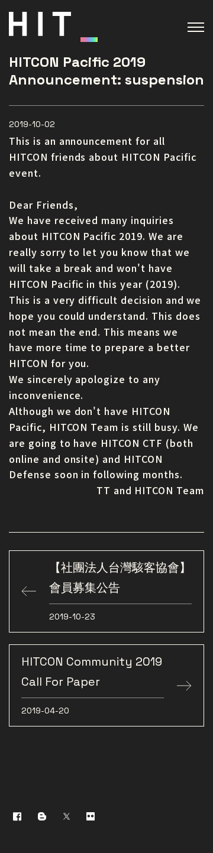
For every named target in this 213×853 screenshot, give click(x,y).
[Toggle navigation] (196, 27)
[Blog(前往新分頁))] (42, 815)
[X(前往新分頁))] (66, 815)
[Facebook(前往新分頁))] (17, 816)
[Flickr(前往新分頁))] (90, 815)
